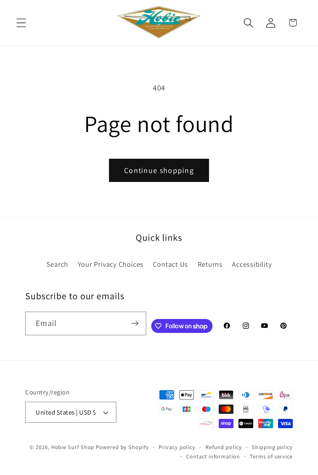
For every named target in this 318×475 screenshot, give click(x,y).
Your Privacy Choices (111, 264)
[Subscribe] (135, 323)
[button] (21, 23)
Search (58, 264)
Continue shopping (159, 170)
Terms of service (271, 456)
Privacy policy (177, 447)
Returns (210, 264)
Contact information (213, 456)
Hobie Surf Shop (73, 447)
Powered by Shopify (122, 447)
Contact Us (170, 264)
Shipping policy (272, 447)
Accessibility (251, 264)
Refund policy (224, 447)
